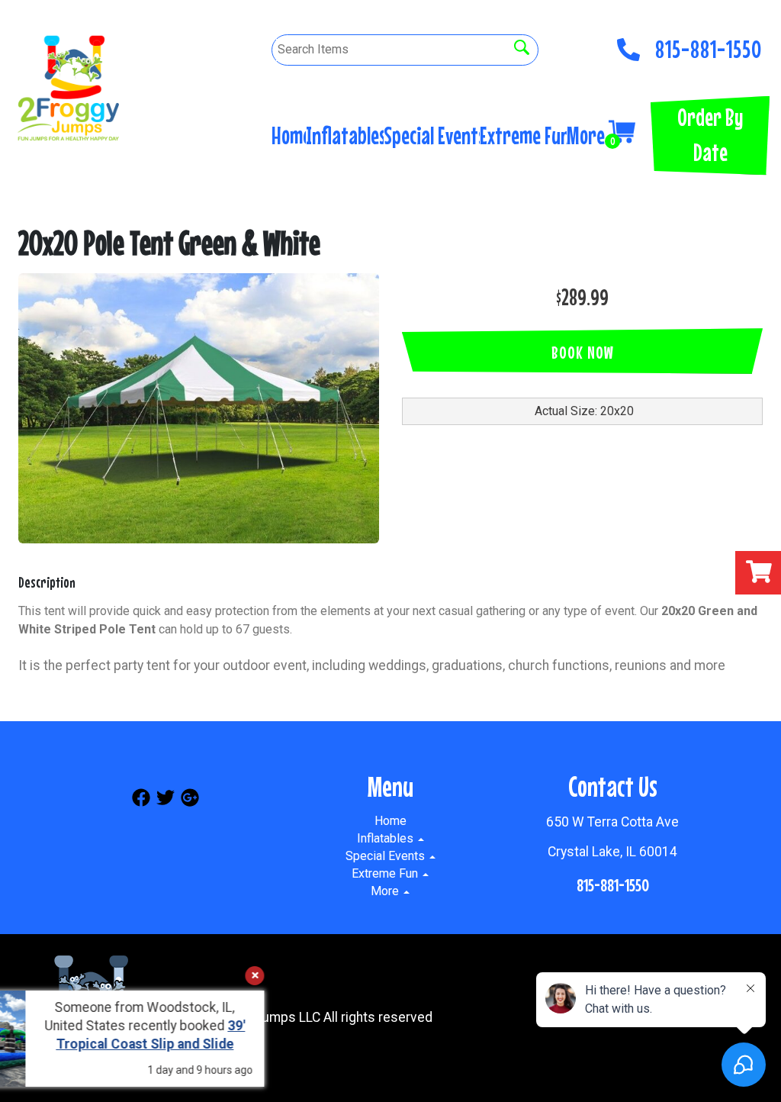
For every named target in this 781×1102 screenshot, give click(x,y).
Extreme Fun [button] (523, 135)
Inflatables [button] (345, 135)
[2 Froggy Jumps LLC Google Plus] (190, 800)
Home (288, 135)
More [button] (588, 135)
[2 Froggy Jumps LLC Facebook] (141, 800)
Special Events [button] (432, 135)
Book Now (582, 352)
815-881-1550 (708, 45)
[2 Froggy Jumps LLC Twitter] (165, 800)
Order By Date (710, 134)
